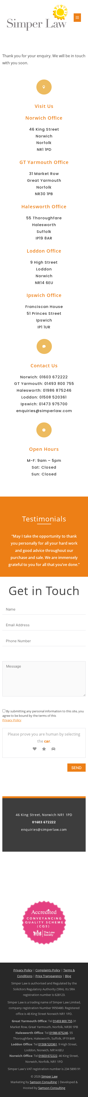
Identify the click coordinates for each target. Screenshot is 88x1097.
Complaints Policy (47, 970)
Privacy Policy (11, 720)
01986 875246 (57, 390)
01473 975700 (53, 404)
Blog (68, 976)
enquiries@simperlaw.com (44, 411)
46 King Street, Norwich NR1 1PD (44, 814)
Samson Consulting (43, 1082)
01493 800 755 (59, 383)
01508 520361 (53, 397)
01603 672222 (53, 377)
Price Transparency (48, 976)
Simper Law (49, 1076)
